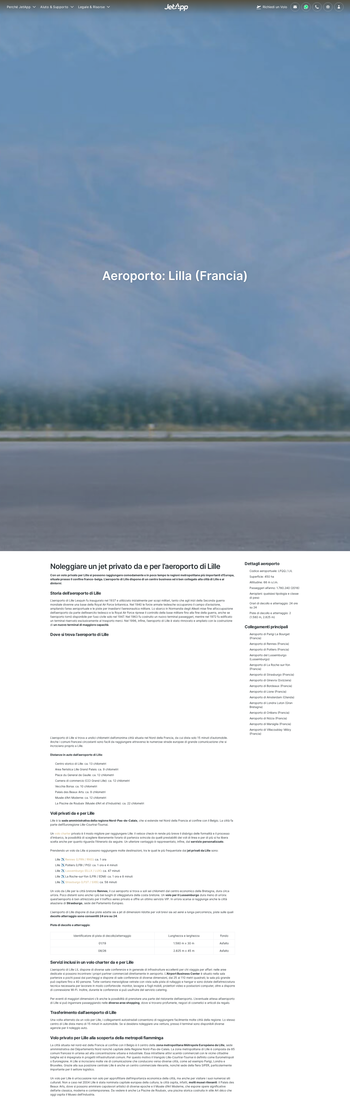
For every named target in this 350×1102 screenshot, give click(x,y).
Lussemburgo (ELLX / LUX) (83, 870)
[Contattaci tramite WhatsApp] (306, 6)
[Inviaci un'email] (295, 6)
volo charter (62, 833)
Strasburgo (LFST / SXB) (81, 882)
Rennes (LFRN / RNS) (79, 859)
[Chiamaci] (317, 6)
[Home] (176, 7)
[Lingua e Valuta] (328, 6)
